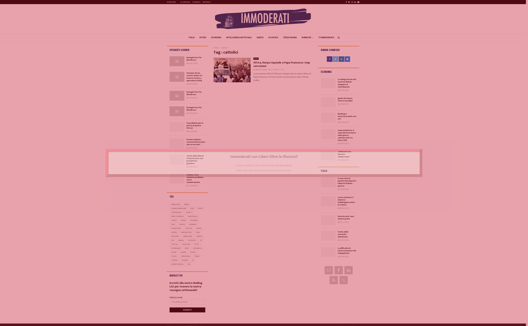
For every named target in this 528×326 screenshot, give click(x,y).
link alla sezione (284, 165)
